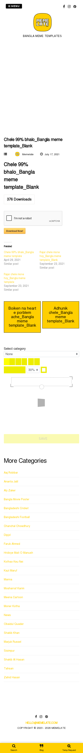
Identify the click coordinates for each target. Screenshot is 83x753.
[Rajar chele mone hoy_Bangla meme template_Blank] (57, 260)
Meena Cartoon (13, 597)
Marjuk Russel (12, 641)
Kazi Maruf (10, 570)
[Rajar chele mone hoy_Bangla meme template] (22, 282)
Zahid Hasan (12, 677)
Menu (15, 6)
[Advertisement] (41, 86)
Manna (8, 579)
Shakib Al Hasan (14, 659)
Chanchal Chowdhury (17, 526)
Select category (15, 349)
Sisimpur (9, 650)
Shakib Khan (11, 633)
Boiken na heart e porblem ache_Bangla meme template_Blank (22, 317)
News (7, 615)
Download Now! (14, 231)
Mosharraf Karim (14, 588)
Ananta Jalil (11, 481)
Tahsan (9, 668)
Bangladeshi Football (17, 517)
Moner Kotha (12, 606)
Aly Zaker (10, 490)
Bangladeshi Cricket (16, 508)
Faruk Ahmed (12, 544)
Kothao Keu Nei (13, 561)
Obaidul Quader (14, 624)
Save (43, 438)
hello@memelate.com (42, 723)
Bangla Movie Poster (16, 499)
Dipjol (7, 535)
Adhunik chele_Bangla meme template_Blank (60, 315)
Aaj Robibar (11, 472)
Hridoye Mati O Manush (18, 552)
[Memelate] (42, 32)
